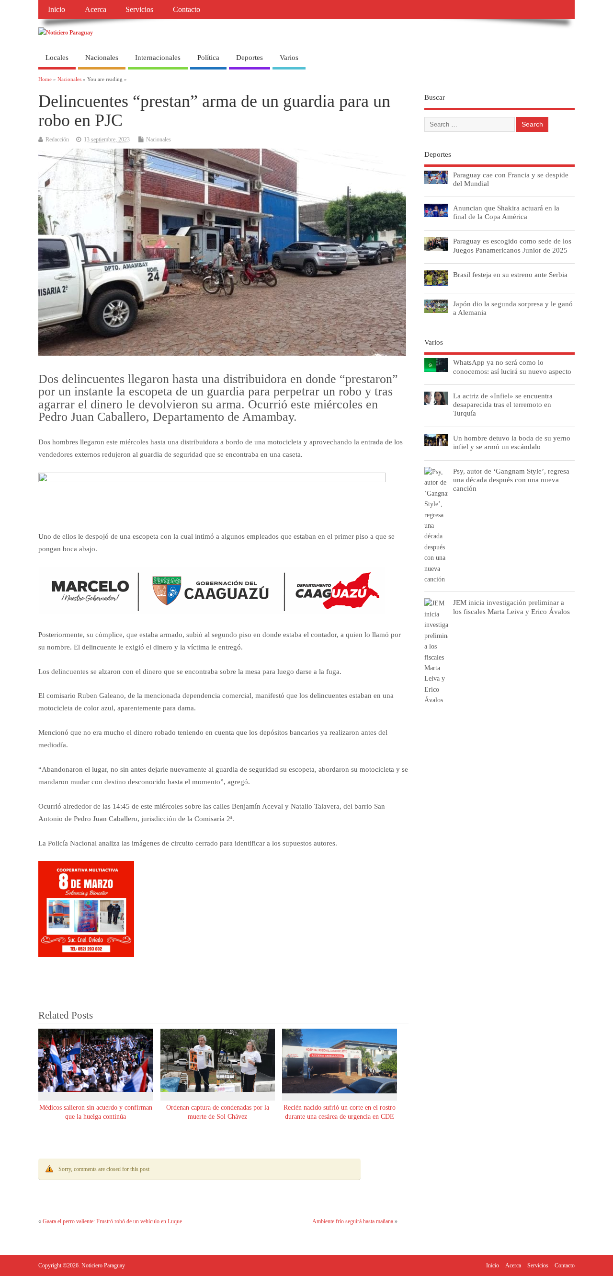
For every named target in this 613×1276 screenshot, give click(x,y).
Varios (289, 57)
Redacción (57, 139)
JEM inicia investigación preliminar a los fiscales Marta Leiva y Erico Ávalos (511, 606)
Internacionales (158, 57)
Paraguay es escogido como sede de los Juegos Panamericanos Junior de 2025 (512, 245)
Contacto (186, 9)
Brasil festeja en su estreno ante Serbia (510, 274)
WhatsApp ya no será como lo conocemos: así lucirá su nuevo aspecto (512, 366)
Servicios (139, 9)
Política (208, 57)
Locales (56, 57)
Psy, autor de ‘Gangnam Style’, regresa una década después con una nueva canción (511, 479)
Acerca (95, 9)
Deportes (249, 57)
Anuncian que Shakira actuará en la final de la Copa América (506, 212)
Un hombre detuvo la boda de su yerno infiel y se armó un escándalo (511, 442)
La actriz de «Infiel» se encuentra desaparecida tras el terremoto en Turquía (503, 404)
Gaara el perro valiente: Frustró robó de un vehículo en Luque (112, 1221)
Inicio (56, 9)
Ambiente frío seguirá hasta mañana (352, 1221)
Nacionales (101, 57)
